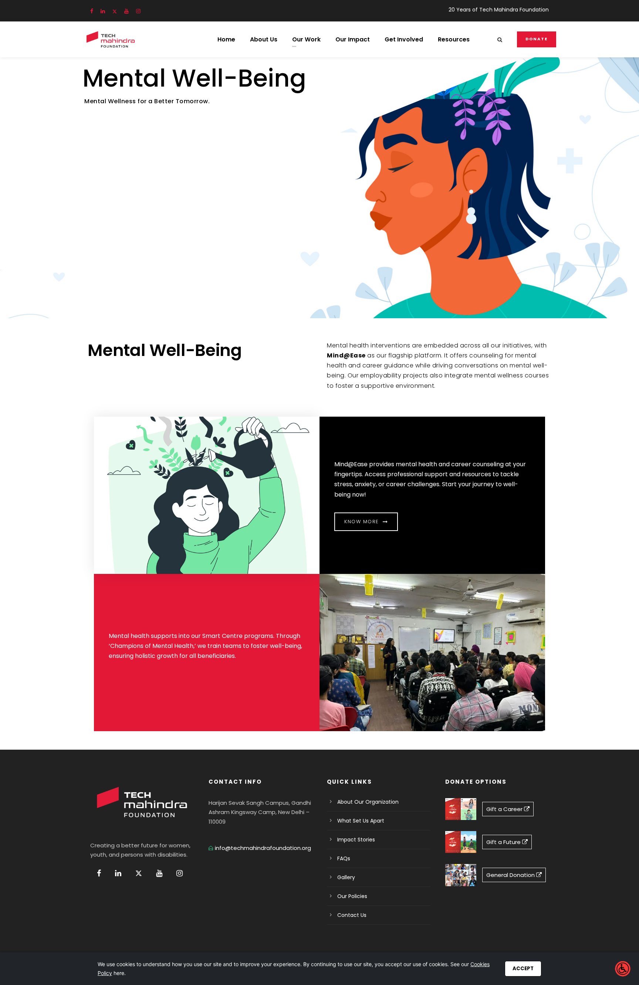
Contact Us (351, 915)
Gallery (346, 877)
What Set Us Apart (360, 820)
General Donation (511, 875)
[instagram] (138, 11)
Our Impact (352, 39)
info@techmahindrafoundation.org (263, 848)
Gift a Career (505, 809)
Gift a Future (504, 842)
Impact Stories (356, 839)
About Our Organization (368, 802)
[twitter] (114, 11)
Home (226, 39)
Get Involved (404, 39)
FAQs (343, 858)
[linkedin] (103, 11)
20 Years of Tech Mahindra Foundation (499, 9)
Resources (454, 39)
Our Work (306, 39)
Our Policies (352, 896)
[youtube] (126, 11)
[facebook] (91, 11)
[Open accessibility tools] (623, 969)
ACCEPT (523, 968)
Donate (536, 39)
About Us (263, 39)
